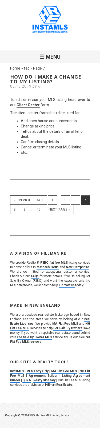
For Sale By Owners (67, 328)
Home (15, 68)
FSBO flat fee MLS (53, 262)
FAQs (35, 276)
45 (39, 209)
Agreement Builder (43, 376)
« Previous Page (29, 200)
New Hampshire (77, 267)
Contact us (67, 285)
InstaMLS (17, 371)
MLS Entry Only (37, 371)
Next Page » (59, 209)
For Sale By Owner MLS (34, 337)
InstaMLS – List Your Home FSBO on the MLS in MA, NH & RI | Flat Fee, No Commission (50, 20)
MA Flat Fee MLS (65, 324)
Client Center (28, 105)
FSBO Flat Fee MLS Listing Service (48, 415)
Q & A (26, 380)
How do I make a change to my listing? (45, 79)
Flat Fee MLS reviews (25, 342)
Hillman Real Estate (58, 385)
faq (27, 68)
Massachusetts (48, 267)
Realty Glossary (44, 380)
